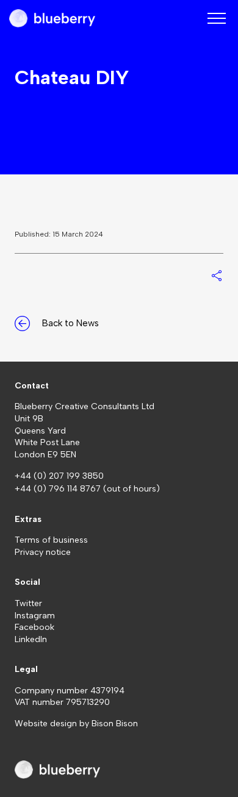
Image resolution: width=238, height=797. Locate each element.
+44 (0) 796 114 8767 (59, 489)
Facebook (34, 627)
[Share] (216, 275)
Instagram (35, 615)
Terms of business (51, 540)
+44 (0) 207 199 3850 (59, 476)
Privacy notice (43, 552)
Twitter (28, 603)
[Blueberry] (52, 18)
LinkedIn (31, 639)
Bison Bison (115, 723)
